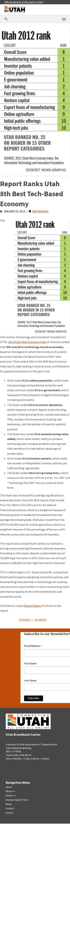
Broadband (40, 211)
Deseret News (32, 606)
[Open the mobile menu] (64, 19)
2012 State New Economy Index (27, 342)
